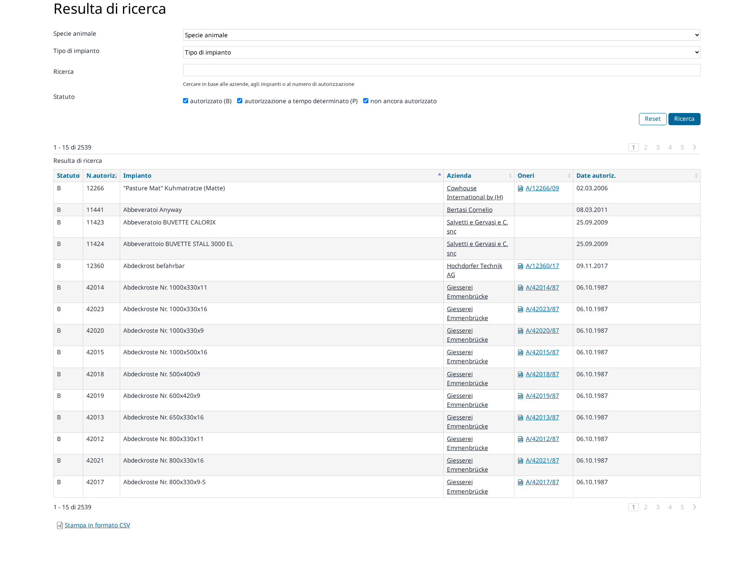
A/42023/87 (542, 309)
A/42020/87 (542, 330)
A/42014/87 (542, 287)
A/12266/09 (542, 188)
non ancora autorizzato (403, 101)
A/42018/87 (542, 374)
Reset (653, 119)
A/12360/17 (542, 266)
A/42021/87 (542, 460)
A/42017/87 (542, 482)
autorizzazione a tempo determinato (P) (301, 101)
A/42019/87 (542, 396)
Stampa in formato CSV (97, 525)
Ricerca (63, 71)
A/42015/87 (542, 352)
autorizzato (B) (211, 101)
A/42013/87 (542, 417)
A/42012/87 (542, 439)
